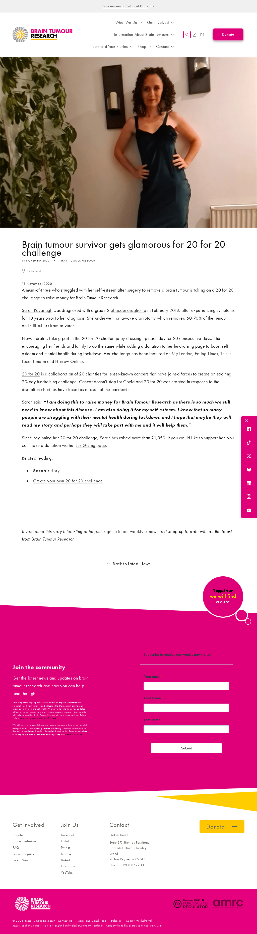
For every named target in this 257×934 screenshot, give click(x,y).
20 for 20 (31, 374)
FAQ (16, 847)
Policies (116, 920)
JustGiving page (91, 445)
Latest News (21, 860)
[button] (128, 23)
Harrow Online (69, 361)
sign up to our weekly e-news (131, 531)
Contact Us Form (73, 734)
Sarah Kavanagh (37, 310)
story (46, 470)
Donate (18, 835)
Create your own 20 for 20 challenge (68, 481)
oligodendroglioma (128, 310)
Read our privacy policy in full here (38, 718)
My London (182, 353)
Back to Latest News (131, 564)
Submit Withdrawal (139, 920)
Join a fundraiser (24, 841)
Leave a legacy (23, 854)
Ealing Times (206, 353)
